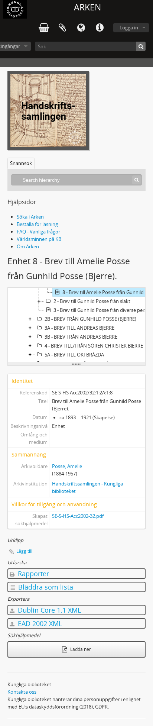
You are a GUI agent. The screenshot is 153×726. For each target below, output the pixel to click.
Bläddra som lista (44, 587)
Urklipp (62, 28)
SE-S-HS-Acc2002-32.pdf (78, 516)
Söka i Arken (30, 216)
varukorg (44, 28)
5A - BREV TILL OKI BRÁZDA (74, 354)
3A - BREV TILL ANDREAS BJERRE (79, 328)
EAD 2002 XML (39, 623)
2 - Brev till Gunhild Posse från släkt (91, 301)
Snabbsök (21, 163)
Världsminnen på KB (39, 239)
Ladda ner (80, 649)
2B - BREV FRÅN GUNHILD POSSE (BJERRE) (90, 319)
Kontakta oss (21, 691)
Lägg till (24, 551)
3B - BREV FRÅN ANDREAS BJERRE (81, 336)
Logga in (129, 27)
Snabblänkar (99, 28)
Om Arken (28, 246)
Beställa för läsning (37, 224)
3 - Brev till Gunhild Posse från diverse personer (102, 310)
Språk (81, 28)
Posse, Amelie (67, 466)
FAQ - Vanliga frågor (38, 231)
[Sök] (141, 46)
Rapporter (32, 573)
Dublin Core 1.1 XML (48, 610)
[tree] (76, 325)
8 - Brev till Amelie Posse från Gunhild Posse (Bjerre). (107, 292)
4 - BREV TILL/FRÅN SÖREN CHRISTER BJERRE (94, 345)
